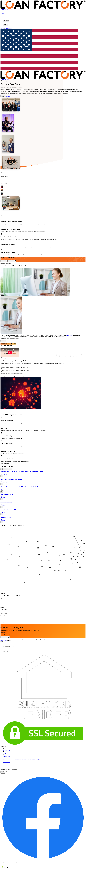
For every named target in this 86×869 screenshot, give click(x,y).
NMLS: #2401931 (6, 756)
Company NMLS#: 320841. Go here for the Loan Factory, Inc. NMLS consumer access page (21, 759)
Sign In (2, 28)
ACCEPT (8, 640)
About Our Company (7, 750)
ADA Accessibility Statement (9, 764)
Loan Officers (69, 335)
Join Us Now (3, 340)
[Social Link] (43, 859)
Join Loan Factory (4, 637)
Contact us (8, 96)
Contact (4, 753)
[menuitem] (6, 21)
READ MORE (4, 640)
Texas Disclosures (6, 762)
